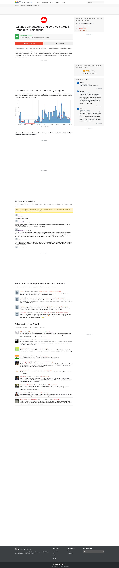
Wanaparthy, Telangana (59, 298)
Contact (64, 2)
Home (37, 2)
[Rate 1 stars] (84, 71)
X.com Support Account (83, 26)
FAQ (51, 2)
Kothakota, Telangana (61, 306)
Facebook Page (82, 28)
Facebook (70, 553)
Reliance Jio (29, 5)
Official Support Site (82, 30)
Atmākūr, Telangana (55, 291)
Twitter (69, 551)
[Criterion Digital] (59, 564)
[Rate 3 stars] (89, 71)
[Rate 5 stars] (94, 71)
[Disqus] (44, 231)
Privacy (57, 2)
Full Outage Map (59, 43)
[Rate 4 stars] (92, 71)
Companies (45, 2)
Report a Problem (30, 43)
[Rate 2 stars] (86, 71)
